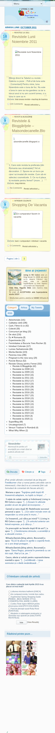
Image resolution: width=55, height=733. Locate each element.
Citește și (29, 472)
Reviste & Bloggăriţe (22, 366)
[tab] (12, 307)
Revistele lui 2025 (21, 418)
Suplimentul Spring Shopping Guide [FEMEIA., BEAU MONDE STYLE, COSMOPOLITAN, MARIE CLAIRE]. (24, 599)
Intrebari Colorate (17, 346)
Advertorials (14, 320)
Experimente (15, 340)
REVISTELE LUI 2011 (21, 33)
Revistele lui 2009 (21, 372)
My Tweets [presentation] (36, 307)
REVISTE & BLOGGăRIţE (23, 117)
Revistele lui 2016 (21, 392)
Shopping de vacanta (29, 205)
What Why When (17, 430)
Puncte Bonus (15, 361)
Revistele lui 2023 (21, 413)
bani (17, 241)
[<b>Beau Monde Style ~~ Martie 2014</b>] (13, 665)
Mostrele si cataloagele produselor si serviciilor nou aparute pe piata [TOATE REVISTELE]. (24, 615)
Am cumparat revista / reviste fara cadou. (27, 594)
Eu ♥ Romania (15, 337)
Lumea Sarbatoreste (19, 349)
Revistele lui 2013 (21, 383)
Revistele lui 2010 (21, 375)
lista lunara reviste (22, 99)
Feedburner (10, 482)
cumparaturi (25, 241)
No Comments (16, 188)
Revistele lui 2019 (21, 401)
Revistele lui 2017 (21, 395)
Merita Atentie (15, 352)
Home (47, 22)
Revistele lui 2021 (21, 407)
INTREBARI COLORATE (22, 201)
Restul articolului (31, 105)
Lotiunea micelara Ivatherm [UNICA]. (26, 591)
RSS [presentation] (10, 313)
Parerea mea (15, 355)
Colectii (12, 328)
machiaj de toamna (40, 99)
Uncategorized (16, 424)
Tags (42, 472)
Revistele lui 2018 (21, 398)
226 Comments (16, 104)
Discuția (13, 472)
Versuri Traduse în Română (22, 427)
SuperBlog (14, 421)
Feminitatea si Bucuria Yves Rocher (26, 343)
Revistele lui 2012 (21, 380)
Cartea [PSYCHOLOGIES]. (24, 605)
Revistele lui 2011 (21, 378)
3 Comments (15, 246)
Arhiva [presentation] (24, 307)
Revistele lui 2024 (21, 416)
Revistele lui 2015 (21, 389)
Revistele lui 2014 (21, 386)
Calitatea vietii (15, 323)
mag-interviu (20, 183)
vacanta (43, 241)
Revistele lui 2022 (21, 410)
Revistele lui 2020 (21, 404)
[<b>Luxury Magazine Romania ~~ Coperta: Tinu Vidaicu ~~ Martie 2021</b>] (13, 642)
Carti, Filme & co (17, 325)
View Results (33, 622)
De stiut (12, 334)
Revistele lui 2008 (21, 369)
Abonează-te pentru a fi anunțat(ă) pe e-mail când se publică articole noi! (20, 449)
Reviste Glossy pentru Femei (23, 363)
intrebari (35, 241)
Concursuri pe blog (18, 331)
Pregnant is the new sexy (21, 358)
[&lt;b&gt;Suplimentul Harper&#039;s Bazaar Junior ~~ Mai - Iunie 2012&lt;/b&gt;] (29, 642)
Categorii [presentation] (12, 307)
